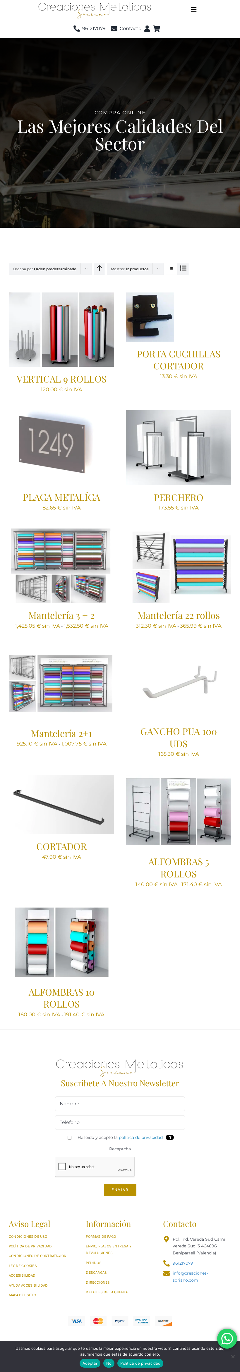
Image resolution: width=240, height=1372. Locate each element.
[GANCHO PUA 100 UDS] (178, 650)
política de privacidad (141, 1137)
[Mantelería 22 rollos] (178, 532)
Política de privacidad (140, 1363)
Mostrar (129, 269)
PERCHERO (178, 497)
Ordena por (44, 269)
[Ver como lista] (183, 269)
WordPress (200, 1339)
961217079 (183, 1263)
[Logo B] (120, 1058)
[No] (233, 1356)
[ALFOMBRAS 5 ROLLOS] (178, 778)
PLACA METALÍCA (61, 496)
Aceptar (90, 1363)
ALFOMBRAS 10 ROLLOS (62, 997)
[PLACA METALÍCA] (61, 413)
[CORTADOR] (61, 778)
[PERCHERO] (178, 413)
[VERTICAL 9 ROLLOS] (61, 296)
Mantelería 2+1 (61, 733)
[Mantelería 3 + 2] (61, 532)
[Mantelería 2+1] (61, 650)
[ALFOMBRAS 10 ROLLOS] (61, 908)
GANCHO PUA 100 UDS (178, 737)
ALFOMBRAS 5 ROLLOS (178, 867)
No (109, 1363)
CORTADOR (61, 846)
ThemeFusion (117, 1339)
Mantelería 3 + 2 (61, 615)
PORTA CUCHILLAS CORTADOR (178, 359)
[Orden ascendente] (99, 269)
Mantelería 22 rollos (179, 615)
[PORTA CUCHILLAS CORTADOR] (150, 296)
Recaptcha (120, 1148)
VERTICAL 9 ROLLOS (62, 378)
